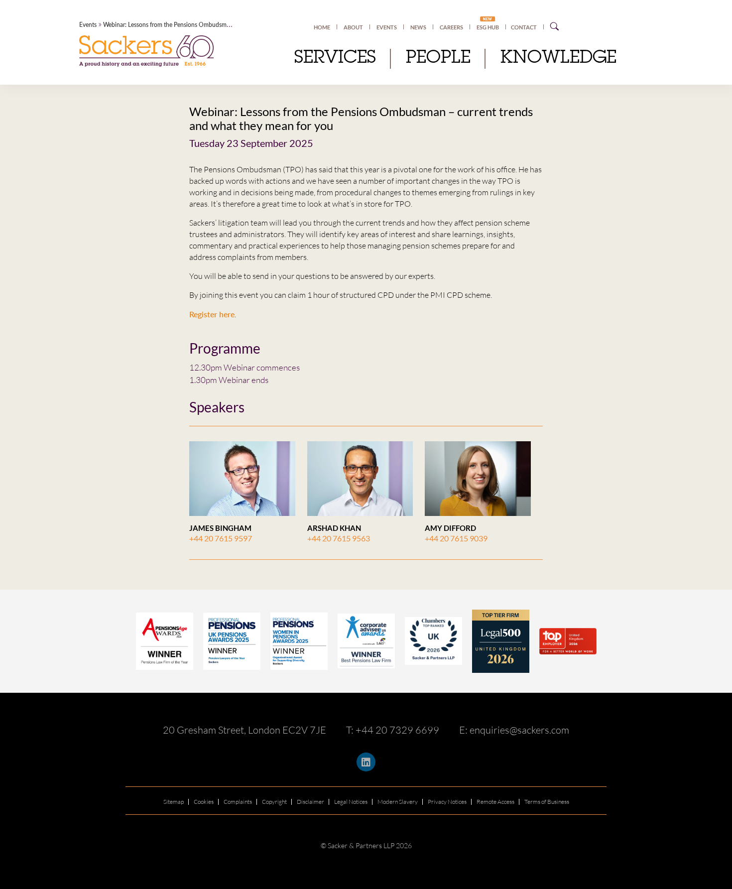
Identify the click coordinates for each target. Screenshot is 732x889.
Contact (524, 27)
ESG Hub (488, 26)
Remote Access (495, 801)
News (418, 27)
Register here (212, 314)
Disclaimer (310, 801)
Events (386, 27)
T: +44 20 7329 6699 (392, 730)
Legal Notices (350, 801)
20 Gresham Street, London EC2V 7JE (244, 730)
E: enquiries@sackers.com (514, 730)
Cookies (204, 801)
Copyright (274, 801)
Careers (451, 27)
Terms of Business (546, 801)
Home (322, 27)
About (353, 27)
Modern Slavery (397, 801)
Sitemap (173, 801)
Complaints (238, 801)
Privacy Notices (447, 801)
